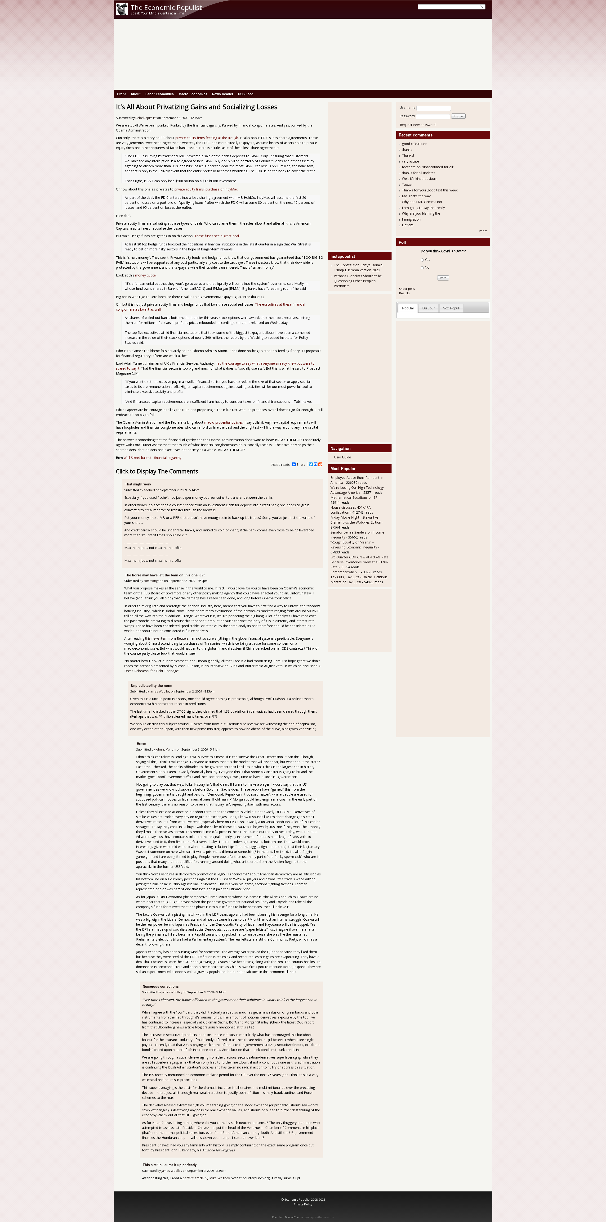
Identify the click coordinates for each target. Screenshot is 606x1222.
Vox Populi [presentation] (451, 308)
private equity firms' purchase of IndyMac (206, 189)
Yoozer (407, 184)
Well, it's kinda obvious (419, 178)
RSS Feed (246, 93)
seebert (149, 490)
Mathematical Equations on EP (354, 497)
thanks (407, 149)
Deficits (408, 225)
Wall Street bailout (138, 457)
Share (301, 464)
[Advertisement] (303, 54)
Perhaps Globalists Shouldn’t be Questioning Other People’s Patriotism (358, 281)
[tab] (408, 308)
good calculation (414, 143)
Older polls (407, 288)
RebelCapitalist (145, 118)
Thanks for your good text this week (430, 190)
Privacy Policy (303, 1204)
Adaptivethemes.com (320, 1217)
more (483, 231)
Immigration (411, 219)
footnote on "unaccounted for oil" (428, 167)
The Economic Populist (166, 7)
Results (404, 293)
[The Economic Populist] (122, 13)
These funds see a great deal (216, 236)
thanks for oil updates (418, 173)
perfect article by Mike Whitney (206, 1178)
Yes (427, 259)
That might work (138, 484)
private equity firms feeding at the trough (206, 138)
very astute (410, 161)
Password (407, 116)
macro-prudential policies (223, 422)
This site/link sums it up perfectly (170, 1164)
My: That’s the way (416, 196)
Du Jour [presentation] (428, 308)
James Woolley (160, 691)
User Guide (342, 457)
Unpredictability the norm (151, 685)
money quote (145, 275)
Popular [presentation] (408, 308)
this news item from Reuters (167, 638)
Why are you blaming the (421, 213)
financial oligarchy (167, 457)
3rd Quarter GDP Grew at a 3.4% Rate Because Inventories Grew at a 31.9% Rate (359, 562)
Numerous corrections (161, 986)
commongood (153, 581)
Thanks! (408, 155)
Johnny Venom (166, 749)
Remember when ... (345, 572)
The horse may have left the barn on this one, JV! (165, 575)
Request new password (418, 124)
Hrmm (141, 743)
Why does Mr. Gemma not (422, 201)
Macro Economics (192, 93)
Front (121, 93)
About (136, 93)
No (427, 267)
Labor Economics (159, 93)
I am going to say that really (423, 207)
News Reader (222, 93)
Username (407, 107)
